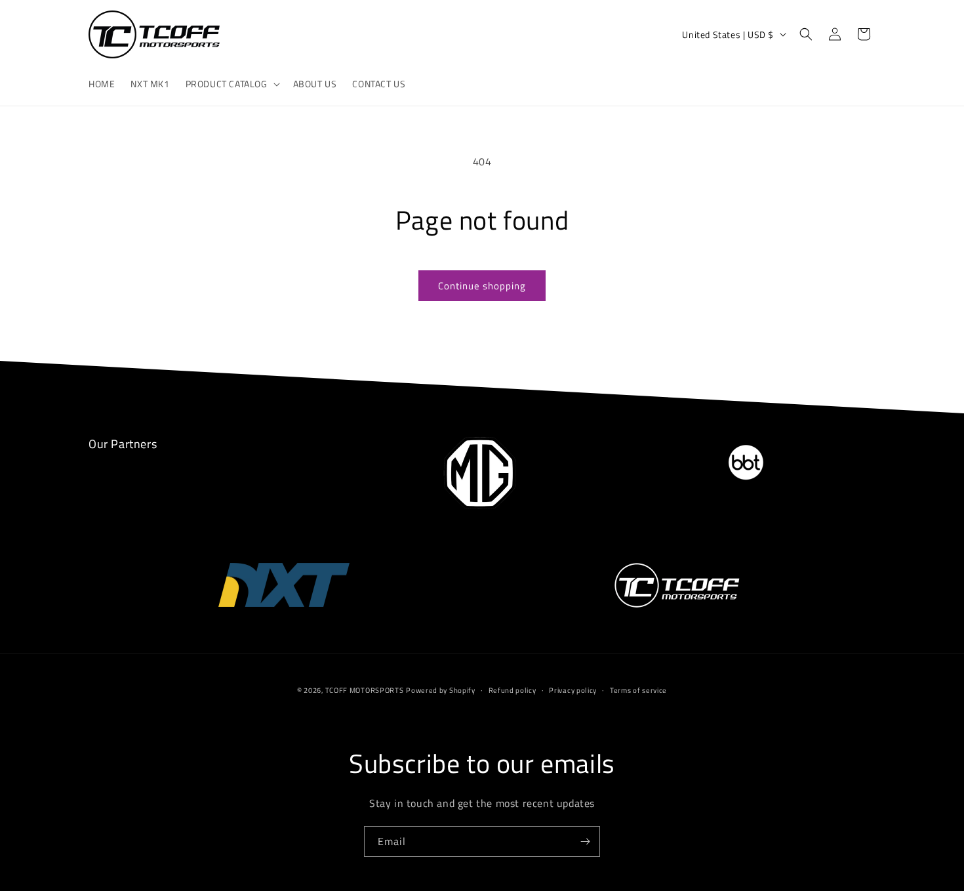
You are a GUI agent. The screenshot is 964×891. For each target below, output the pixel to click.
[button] (231, 84)
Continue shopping (482, 285)
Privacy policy (573, 690)
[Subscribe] (585, 841)
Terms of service (638, 690)
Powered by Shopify (440, 690)
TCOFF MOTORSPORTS (364, 690)
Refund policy (512, 690)
